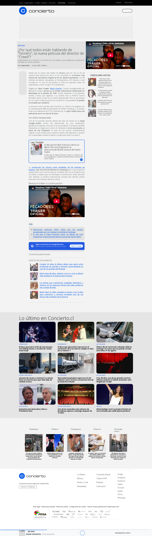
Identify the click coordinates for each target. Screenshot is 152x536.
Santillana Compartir (81, 512)
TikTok (119, 494)
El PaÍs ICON (79, 519)
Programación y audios (123, 533)
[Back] (72, 533)
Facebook (121, 481)
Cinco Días (80, 514)
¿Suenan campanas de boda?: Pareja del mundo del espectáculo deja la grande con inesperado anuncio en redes (76, 456)
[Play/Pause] (82, 533)
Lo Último (37, 3)
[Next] (92, 533)
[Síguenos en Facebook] (106, 10)
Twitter (120, 484)
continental (86, 514)
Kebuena (108, 514)
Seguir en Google (76, 246)
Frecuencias (71, 3)
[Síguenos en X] (109, 10)
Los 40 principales (64, 512)
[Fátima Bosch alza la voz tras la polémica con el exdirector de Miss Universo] (55, 443)
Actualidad (81, 486)
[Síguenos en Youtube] (112, 10)
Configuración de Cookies (77, 507)
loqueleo (94, 519)
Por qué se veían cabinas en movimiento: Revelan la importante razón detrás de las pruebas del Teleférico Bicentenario (33, 456)
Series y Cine (82, 482)
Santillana (72, 512)
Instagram (121, 477)
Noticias (44, 3)
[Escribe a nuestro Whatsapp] (120, 10)
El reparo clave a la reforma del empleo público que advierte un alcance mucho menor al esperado (97, 455)
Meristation (103, 519)
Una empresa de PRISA (40, 513)
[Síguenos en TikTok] (118, 10)
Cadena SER (90, 512)
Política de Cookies (62, 507)
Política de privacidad (48, 507)
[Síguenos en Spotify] (115, 10)
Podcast (99, 482)
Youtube (120, 487)
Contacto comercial (28, 487)
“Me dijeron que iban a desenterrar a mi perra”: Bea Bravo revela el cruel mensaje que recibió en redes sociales (118, 456)
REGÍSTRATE (128, 3)
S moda (86, 519)
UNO (68, 514)
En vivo (21, 3)
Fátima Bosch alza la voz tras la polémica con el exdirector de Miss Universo (55, 455)
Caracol (108, 512)
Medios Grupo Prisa (40, 517)
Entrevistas (61, 3)
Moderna (63, 519)
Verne (96, 514)
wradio (73, 514)
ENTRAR (118, 3)
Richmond (54, 519)
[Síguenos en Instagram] (103, 10)
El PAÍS (56, 512)
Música (80, 478)
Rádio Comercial (110, 519)
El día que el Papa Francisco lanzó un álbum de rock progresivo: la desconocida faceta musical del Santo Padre (58, 235)
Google (120, 474)
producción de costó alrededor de (51, 167)
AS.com (95, 512)
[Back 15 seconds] (77, 533)
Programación (28, 3)
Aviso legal (36, 507)
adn (101, 512)
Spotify (120, 491)
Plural (72, 519)
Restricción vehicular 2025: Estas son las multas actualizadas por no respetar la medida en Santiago (58, 230)
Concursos (52, 3)
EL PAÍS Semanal (91, 514)
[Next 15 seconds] (87, 533)
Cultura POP (101, 478)
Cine (31, 224)
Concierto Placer (103, 474)
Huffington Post (58, 514)
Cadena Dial (102, 514)
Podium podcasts (54, 516)
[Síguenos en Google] (100, 10)
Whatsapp (121, 498)
